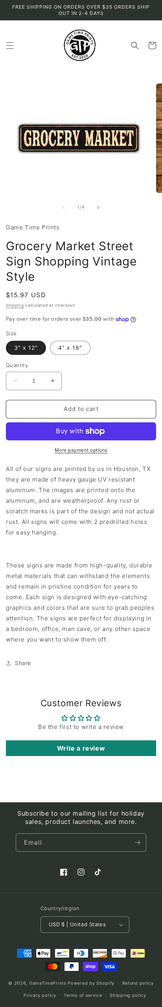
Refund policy (138, 983)
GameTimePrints (47, 983)
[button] (9, 45)
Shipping (15, 305)
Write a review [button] (81, 748)
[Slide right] (98, 207)
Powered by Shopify (91, 983)
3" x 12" (26, 347)
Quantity (17, 365)
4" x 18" (70, 347)
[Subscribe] (137, 842)
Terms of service (83, 995)
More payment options (81, 450)
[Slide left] (63, 207)
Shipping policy (128, 995)
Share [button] (23, 663)
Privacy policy (40, 995)
